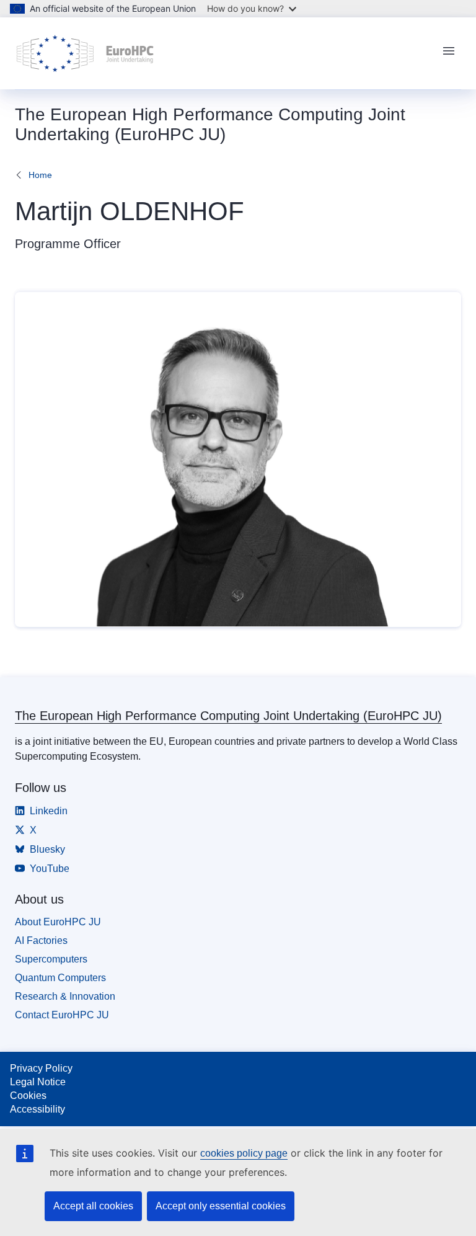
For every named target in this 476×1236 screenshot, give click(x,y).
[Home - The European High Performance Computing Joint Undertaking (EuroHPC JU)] (85, 53)
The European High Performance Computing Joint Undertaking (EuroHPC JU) (228, 715)
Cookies (28, 1095)
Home (40, 175)
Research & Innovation (65, 996)
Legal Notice (38, 1082)
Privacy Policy (41, 1068)
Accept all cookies (93, 1206)
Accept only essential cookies (221, 1206)
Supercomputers (51, 959)
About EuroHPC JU (58, 922)
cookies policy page (244, 1153)
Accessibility (37, 1109)
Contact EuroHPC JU (62, 1015)
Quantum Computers (60, 977)
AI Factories (41, 940)
